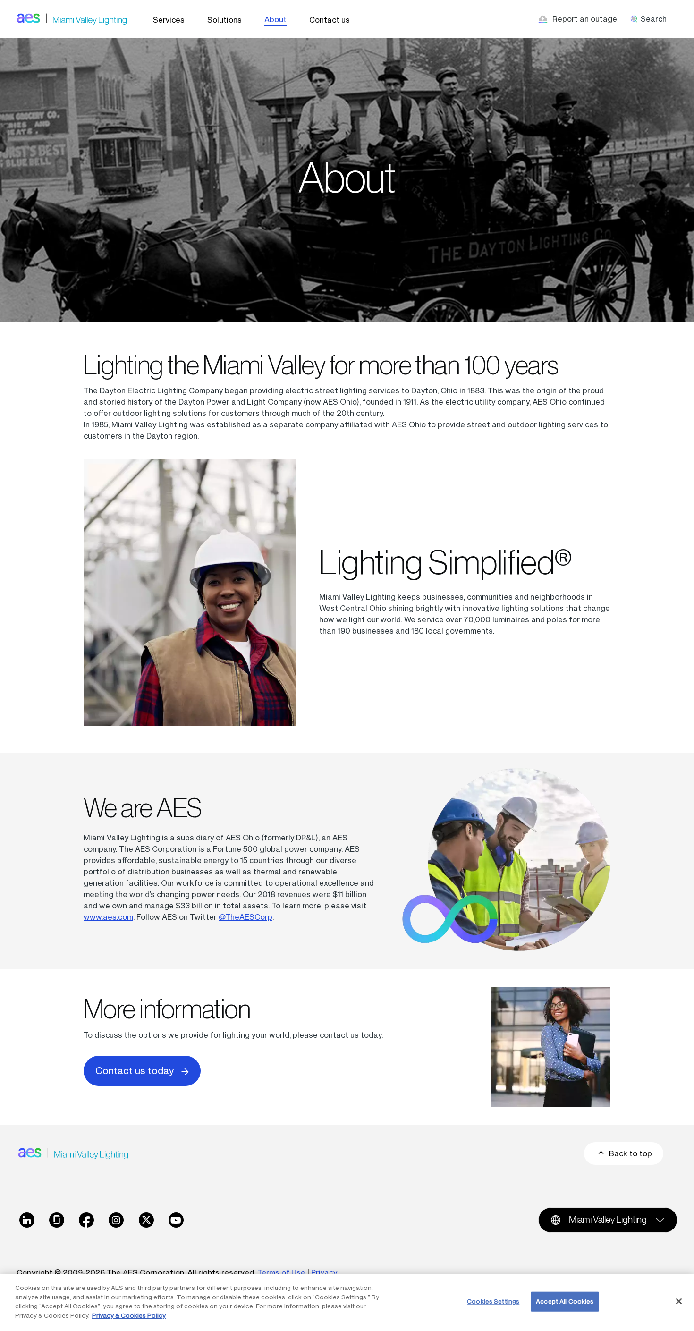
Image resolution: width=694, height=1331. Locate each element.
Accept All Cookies (564, 1301)
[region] (347, 1302)
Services (169, 20)
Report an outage (584, 19)
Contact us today (134, 1071)
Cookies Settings (493, 1301)
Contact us (329, 20)
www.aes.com (108, 917)
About (275, 19)
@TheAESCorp (245, 917)
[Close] (679, 1301)
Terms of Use (281, 1272)
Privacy (325, 1272)
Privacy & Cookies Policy (129, 1315)
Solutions (224, 20)
